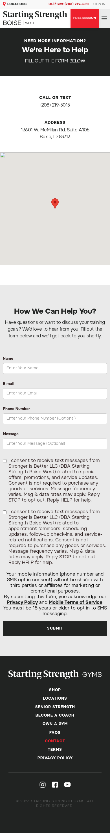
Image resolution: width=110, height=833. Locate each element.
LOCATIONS (17, 4)
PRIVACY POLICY (55, 758)
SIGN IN (99, 4)
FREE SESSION (84, 18)
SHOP (55, 690)
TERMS (55, 750)
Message (11, 434)
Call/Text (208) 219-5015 (69, 4)
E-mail (8, 384)
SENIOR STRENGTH (55, 707)
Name (8, 359)
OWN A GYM (55, 724)
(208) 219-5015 (55, 105)
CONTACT (55, 741)
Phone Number (16, 409)
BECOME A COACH (55, 715)
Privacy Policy (22, 602)
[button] (104, 18)
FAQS (55, 733)
